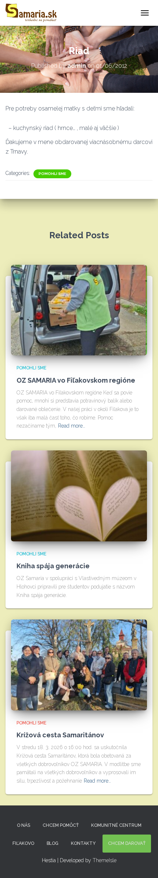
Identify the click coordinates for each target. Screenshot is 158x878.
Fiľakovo (23, 843)
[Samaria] (34, 13)
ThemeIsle (104, 860)
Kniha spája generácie (53, 566)
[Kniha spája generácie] (79, 495)
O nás (23, 825)
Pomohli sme (52, 174)
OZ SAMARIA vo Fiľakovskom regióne (76, 380)
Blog (52, 843)
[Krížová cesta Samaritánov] (79, 664)
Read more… (71, 426)
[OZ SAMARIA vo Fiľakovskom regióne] (79, 310)
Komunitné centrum (116, 825)
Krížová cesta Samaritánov (60, 735)
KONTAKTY (83, 843)
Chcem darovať (127, 843)
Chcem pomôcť (61, 825)
